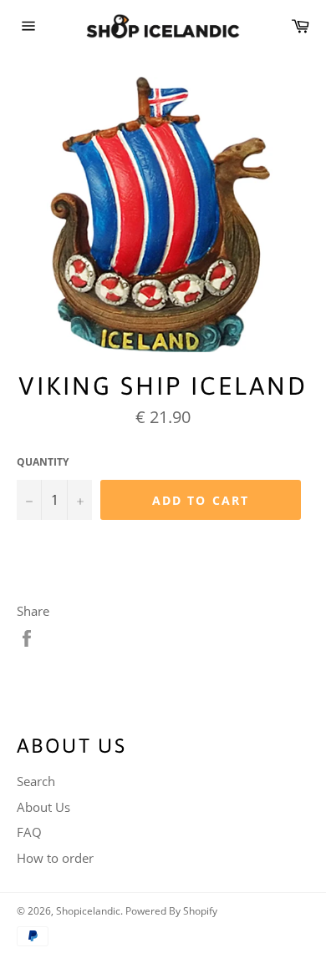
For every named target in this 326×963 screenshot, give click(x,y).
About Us (43, 807)
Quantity (43, 462)
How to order (55, 858)
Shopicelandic (88, 911)
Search (36, 781)
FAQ (29, 832)
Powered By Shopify (171, 911)
